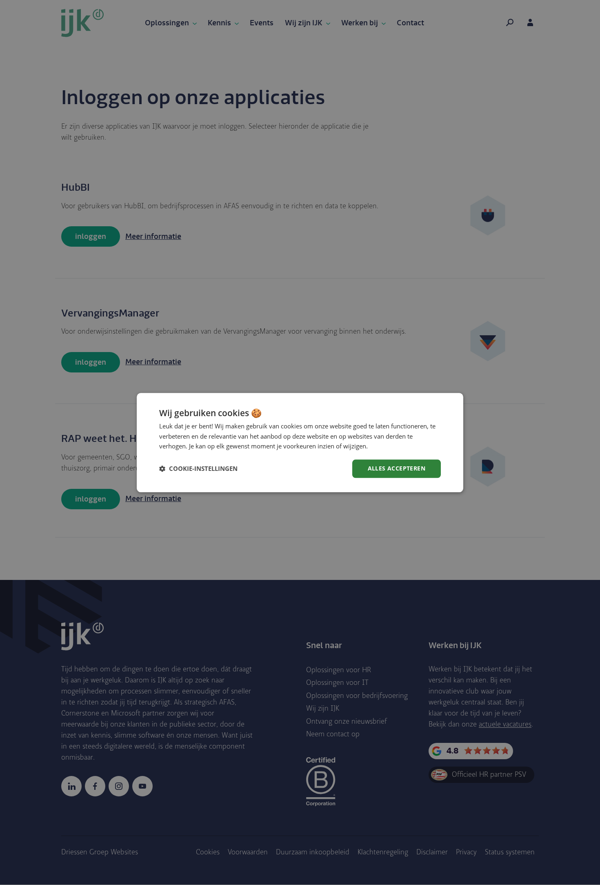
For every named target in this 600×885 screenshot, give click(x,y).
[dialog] (300, 442)
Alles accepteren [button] (396, 468)
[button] (198, 469)
